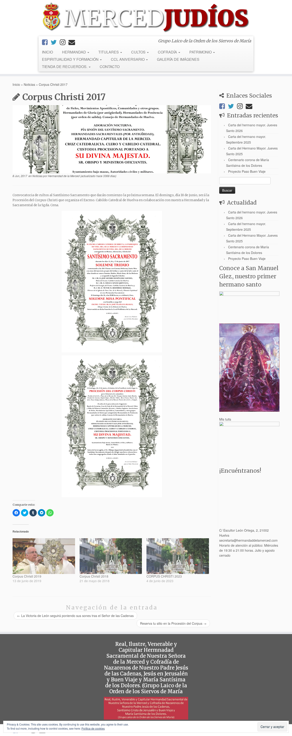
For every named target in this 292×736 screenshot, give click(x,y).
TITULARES (109, 52)
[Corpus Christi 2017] (112, 139)
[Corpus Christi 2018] (111, 556)
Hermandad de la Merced (64, 176)
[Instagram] (64, 41)
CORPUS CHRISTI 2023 (164, 576)
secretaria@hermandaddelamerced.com (248, 540)
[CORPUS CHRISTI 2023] (177, 556)
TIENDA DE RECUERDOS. (65, 66)
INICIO (47, 52)
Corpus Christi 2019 (27, 576)
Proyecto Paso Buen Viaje (247, 171)
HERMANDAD (74, 52)
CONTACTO (110, 66)
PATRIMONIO (201, 52)
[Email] (73, 41)
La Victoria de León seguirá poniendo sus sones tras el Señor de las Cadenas (75, 615)
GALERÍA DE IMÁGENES (178, 59)
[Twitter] (55, 41)
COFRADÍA (168, 52)
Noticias (29, 84)
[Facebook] (46, 41)
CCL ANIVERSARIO (128, 59)
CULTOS (138, 52)
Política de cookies (93, 728)
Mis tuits (225, 419)
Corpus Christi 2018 (94, 576)
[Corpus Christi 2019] (44, 556)
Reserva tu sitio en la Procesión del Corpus (173, 623)
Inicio (16, 84)
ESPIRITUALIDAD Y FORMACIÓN (70, 59)
